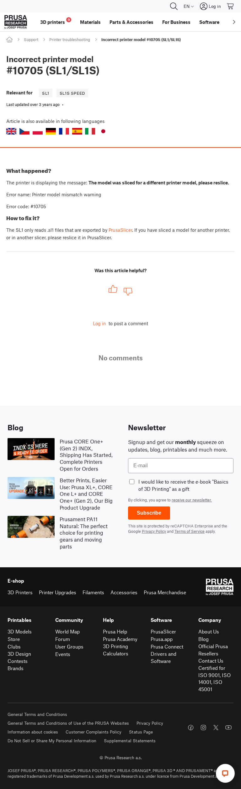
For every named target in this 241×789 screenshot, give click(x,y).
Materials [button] (90, 22)
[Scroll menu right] (234, 22)
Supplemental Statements (130, 740)
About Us (208, 631)
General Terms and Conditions (37, 714)
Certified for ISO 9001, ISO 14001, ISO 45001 (214, 678)
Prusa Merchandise (165, 592)
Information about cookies (33, 731)
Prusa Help (115, 631)
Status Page (141, 731)
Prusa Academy (120, 639)
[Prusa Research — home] (15, 21)
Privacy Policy (154, 531)
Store (14, 639)
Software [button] (209, 22)
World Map (67, 631)
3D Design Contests (19, 657)
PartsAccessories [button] (131, 22)
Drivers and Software (163, 657)
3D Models (20, 631)
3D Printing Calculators (115, 649)
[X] (216, 728)
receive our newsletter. (192, 499)
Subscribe (149, 513)
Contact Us (210, 661)
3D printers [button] (55, 21)
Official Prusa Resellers (213, 649)
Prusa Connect (167, 646)
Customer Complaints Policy (93, 731)
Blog (203, 639)
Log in (99, 323)
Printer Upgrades (57, 592)
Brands (16, 668)
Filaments (93, 592)
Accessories (123, 592)
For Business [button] (176, 22)
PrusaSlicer (120, 230)
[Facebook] (191, 728)
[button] (11, 131)
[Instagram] (203, 728)
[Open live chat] (225, 773)
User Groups (69, 646)
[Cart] (230, 6)
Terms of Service (189, 531)
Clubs (14, 646)
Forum (62, 639)
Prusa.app (162, 639)
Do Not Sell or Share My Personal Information (52, 740)
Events (62, 654)
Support (31, 39)
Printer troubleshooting (69, 39)
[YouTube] (228, 728)
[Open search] (174, 6)
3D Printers (20, 592)
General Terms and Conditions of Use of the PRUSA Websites (68, 723)
